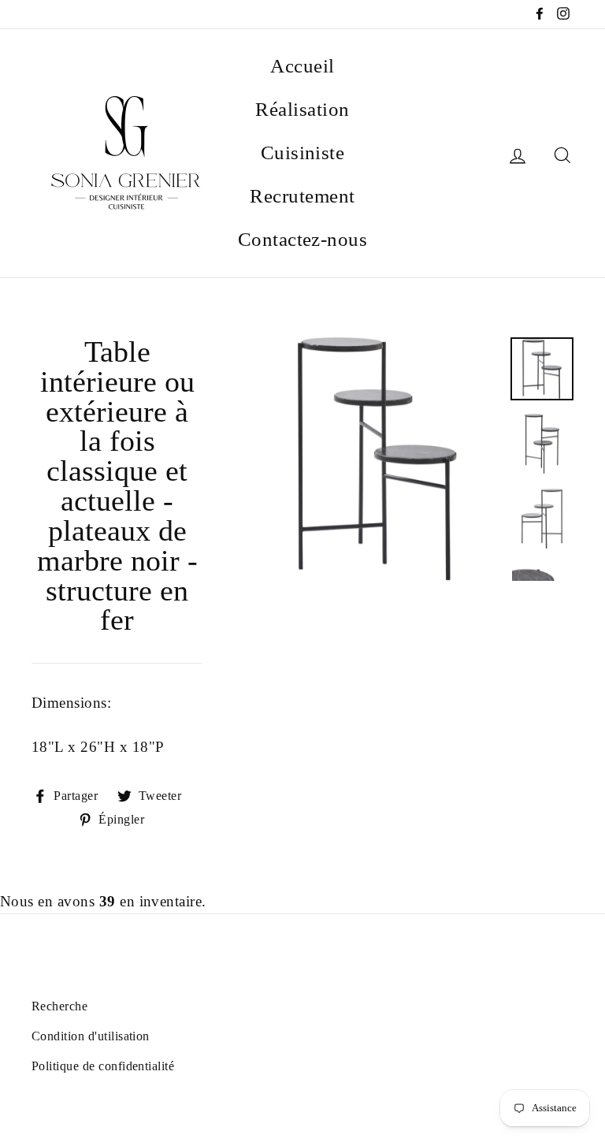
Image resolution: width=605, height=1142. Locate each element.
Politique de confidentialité (103, 1066)
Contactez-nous (303, 239)
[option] (377, 459)
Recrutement (302, 195)
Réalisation (302, 109)
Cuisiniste (303, 152)
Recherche (59, 1006)
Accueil (302, 65)
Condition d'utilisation (91, 1036)
